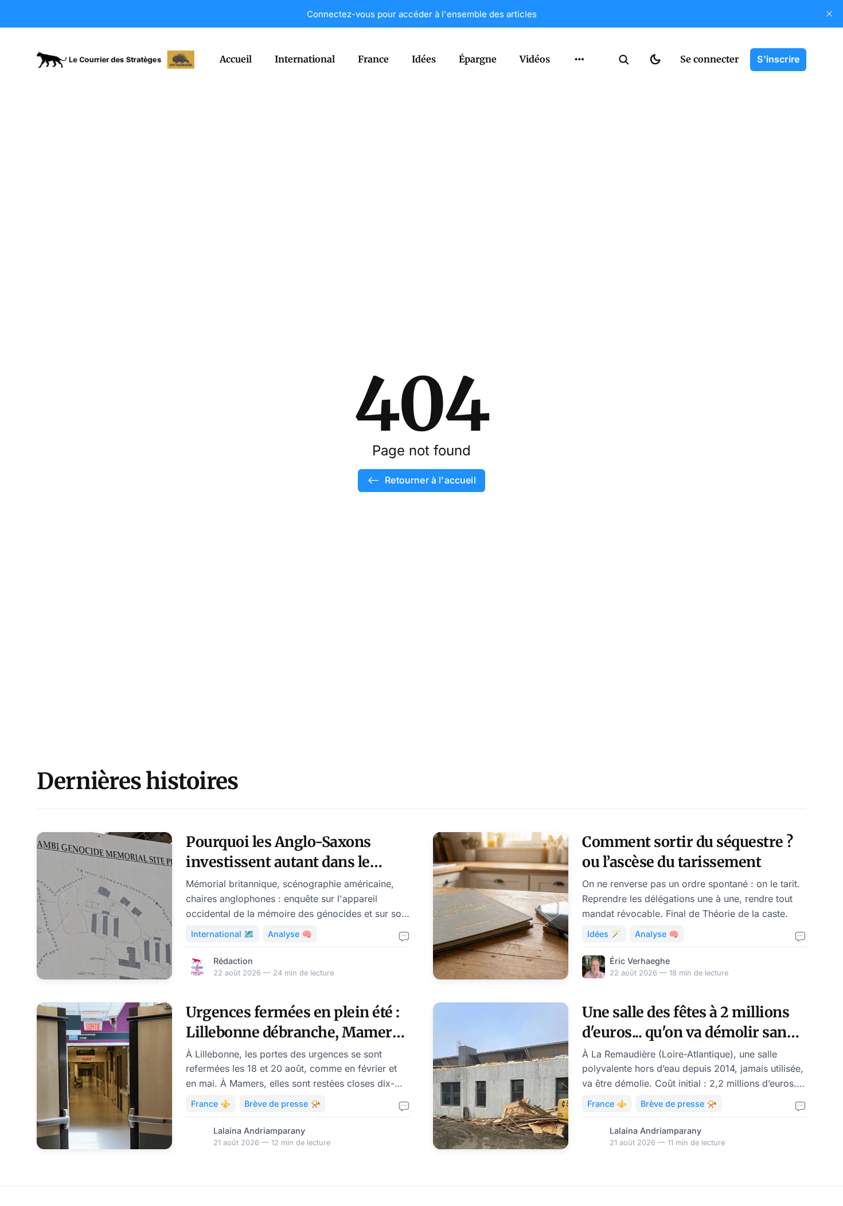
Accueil (236, 59)
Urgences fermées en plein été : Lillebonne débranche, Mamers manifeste (293, 1032)
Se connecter (709, 59)
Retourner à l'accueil (430, 480)
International (305, 59)
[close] (829, 14)
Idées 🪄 (604, 934)
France (373, 59)
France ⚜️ (211, 1104)
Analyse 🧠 (290, 934)
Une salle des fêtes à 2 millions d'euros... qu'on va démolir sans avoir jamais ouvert (688, 1032)
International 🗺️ (222, 934)
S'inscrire (778, 59)
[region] (579, 59)
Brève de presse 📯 (282, 1104)
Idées (424, 59)
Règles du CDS (579, 86)
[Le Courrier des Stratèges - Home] (115, 59)
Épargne (478, 59)
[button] (624, 59)
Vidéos (535, 59)
